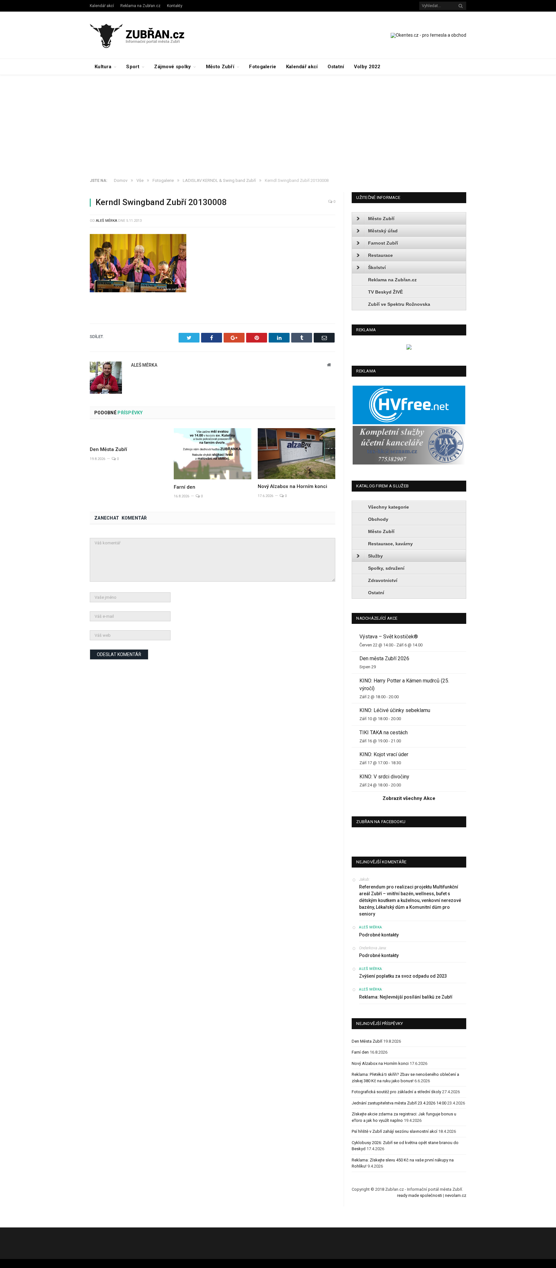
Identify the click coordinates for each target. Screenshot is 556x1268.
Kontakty (174, 6)
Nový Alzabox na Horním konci (292, 486)
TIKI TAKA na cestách (383, 732)
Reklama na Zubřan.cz (140, 6)
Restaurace (380, 255)
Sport (132, 67)
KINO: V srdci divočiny (384, 777)
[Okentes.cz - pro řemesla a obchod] (409, 348)
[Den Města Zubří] (128, 435)
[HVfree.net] (409, 422)
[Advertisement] (278, 123)
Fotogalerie (262, 67)
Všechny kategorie (388, 507)
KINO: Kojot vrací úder (383, 754)
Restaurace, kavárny (390, 543)
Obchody (378, 519)
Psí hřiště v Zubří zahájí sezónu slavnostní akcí (394, 1131)
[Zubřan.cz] (144, 35)
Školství (377, 267)
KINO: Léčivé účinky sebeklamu (394, 710)
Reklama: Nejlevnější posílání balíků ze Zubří (405, 997)
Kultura (103, 67)
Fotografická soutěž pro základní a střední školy (396, 1091)
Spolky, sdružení (386, 568)
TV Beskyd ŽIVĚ (385, 292)
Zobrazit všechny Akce (409, 798)
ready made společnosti (419, 1195)
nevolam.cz (455, 1195)
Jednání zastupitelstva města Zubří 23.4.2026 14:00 (399, 1103)
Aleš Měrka (106, 221)
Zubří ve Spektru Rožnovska (399, 304)
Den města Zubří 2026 (384, 658)
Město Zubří (220, 67)
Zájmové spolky (172, 67)
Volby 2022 (367, 67)
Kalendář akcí (102, 6)
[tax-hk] (409, 463)
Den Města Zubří (108, 449)
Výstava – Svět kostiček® (388, 637)
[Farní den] (212, 453)
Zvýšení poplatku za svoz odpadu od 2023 (403, 976)
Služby (375, 556)
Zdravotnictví (382, 580)
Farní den (184, 487)
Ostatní (336, 67)
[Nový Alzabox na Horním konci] (296, 453)
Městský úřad (383, 230)
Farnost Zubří (383, 243)
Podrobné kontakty (379, 934)
